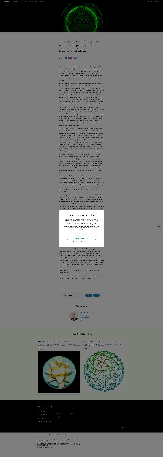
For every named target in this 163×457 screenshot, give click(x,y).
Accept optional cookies (81, 235)
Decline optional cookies (81, 238)
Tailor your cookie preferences (81, 242)
